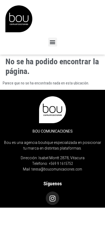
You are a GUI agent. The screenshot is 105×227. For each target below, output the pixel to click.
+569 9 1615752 (61, 163)
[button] (52, 42)
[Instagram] (52, 198)
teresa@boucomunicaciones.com (57, 169)
